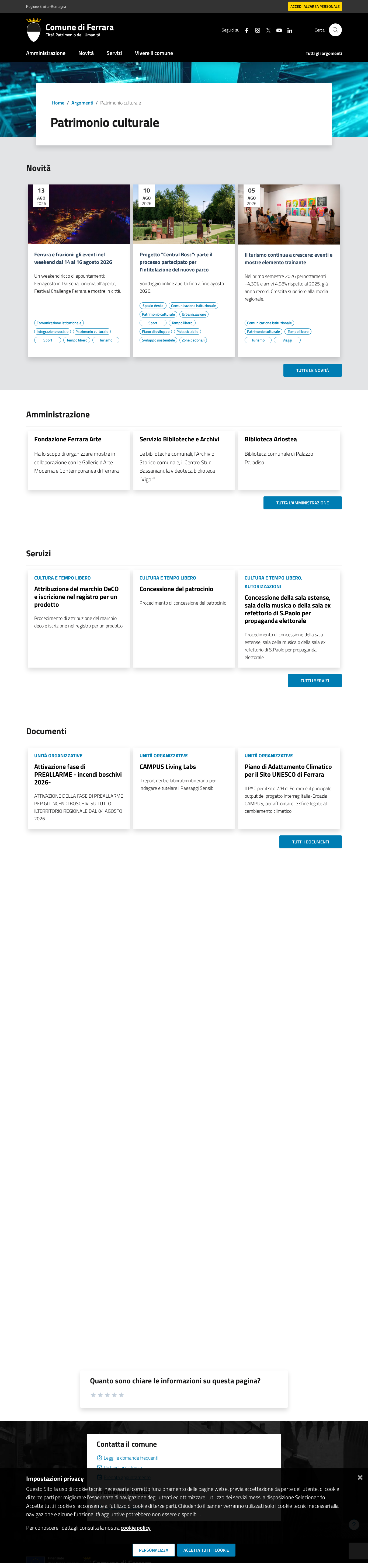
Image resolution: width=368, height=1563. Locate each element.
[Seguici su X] (266, 30)
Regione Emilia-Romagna (46, 6)
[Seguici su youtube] (277, 30)
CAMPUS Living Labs (168, 766)
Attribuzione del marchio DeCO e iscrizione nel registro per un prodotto (76, 596)
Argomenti (82, 102)
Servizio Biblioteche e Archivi (179, 439)
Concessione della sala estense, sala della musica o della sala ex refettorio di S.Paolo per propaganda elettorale (288, 608)
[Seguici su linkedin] (287, 30)
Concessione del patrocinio (176, 589)
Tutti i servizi (315, 680)
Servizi (114, 53)
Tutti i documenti (310, 842)
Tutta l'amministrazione (302, 503)
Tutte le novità (312, 370)
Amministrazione (45, 53)
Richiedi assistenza (123, 1467)
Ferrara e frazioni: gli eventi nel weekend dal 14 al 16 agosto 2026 (73, 258)
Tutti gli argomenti (324, 53)
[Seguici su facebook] (244, 30)
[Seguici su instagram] (255, 30)
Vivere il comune (154, 53)
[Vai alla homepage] (36, 30)
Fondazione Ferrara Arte (67, 439)
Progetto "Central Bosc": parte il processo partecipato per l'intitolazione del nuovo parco (176, 262)
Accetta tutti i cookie (206, 1550)
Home (58, 102)
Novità (86, 53)
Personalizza (153, 1550)
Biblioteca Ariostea (271, 439)
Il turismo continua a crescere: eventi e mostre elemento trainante (288, 258)
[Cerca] (335, 29)
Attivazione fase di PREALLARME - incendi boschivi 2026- (78, 774)
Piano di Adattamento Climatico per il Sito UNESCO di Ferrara (288, 770)
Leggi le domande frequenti (131, 1457)
